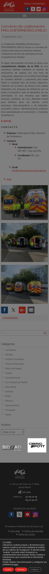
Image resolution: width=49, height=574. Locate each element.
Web (9, 179)
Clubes (8, 373)
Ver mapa (26, 492)
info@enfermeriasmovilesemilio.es (29, 170)
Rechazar (21, 569)
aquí (16, 564)
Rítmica (9, 401)
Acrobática (10, 350)
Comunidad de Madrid (16, 382)
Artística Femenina (14, 359)
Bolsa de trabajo (13, 368)
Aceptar (8, 569)
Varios (8, 414)
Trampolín (10, 410)
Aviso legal (15, 531)
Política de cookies (26, 534)
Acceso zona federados (34, 3)
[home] (11, 6)
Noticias (9, 391)
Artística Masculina (14, 364)
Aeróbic (9, 354)
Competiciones (10, 317)
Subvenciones (12, 405)
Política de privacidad (33, 531)
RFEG (8, 396)
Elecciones (10, 387)
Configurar (35, 569)
